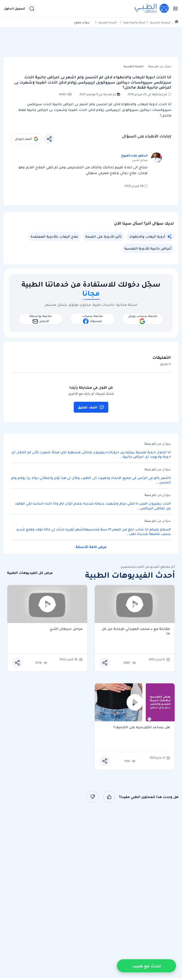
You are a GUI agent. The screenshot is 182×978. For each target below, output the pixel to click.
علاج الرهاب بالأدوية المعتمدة (54, 236)
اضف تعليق (87, 407)
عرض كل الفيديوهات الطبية (30, 573)
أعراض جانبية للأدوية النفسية (147, 248)
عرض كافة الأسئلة (91, 547)
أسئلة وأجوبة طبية (134, 22)
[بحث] (31, 8)
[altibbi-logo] (152, 8)
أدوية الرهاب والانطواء (147, 236)
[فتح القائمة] (174, 8)
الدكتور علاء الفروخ (134, 155)
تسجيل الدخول (14, 8)
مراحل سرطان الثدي (66, 629)
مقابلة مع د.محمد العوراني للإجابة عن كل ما (136, 631)
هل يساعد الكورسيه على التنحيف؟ (141, 727)
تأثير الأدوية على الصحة (103, 236)
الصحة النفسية (107, 22)
